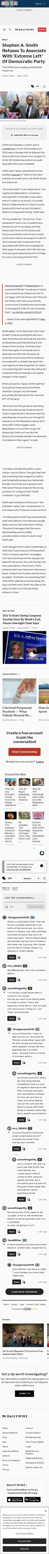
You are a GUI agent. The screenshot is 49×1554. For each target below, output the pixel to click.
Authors (6, 1456)
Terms (5, 1465)
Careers (29, 1428)
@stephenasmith (14, 286)
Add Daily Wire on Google (26, 135)
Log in (40, 761)
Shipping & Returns (34, 1458)
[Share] (44, 86)
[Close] (46, 1511)
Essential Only (24, 1541)
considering (8, 148)
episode (15, 174)
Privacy (5, 1469)
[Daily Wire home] (24, 29)
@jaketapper (33, 286)
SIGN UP (42, 30)
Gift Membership (33, 1437)
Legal (28, 1446)
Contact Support (33, 1433)
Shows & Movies (10, 1433)
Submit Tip (24, 1394)
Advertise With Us (10, 1451)
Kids (4, 1442)
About (5, 1446)
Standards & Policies (35, 1463)
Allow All (24, 1549)
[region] (24, 1530)
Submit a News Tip (34, 1467)
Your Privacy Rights (35, 1442)
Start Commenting (24, 751)
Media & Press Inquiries (32, 1452)
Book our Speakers (11, 1460)
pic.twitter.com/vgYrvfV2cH (26, 312)
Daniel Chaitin (8, 76)
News (5, 1428)
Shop (4, 1437)
